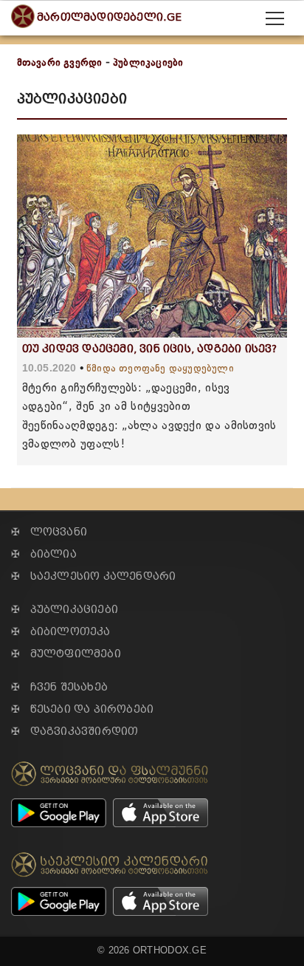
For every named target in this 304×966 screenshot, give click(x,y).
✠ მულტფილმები (66, 654)
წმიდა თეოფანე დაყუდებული (160, 368)
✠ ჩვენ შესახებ (59, 687)
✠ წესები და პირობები (82, 709)
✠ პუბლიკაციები (64, 609)
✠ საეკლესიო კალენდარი (93, 576)
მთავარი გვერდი (60, 62)
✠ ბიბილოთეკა (61, 632)
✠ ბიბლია (44, 554)
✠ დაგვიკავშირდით (74, 731)
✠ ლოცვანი (49, 532)
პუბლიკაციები (148, 62)
